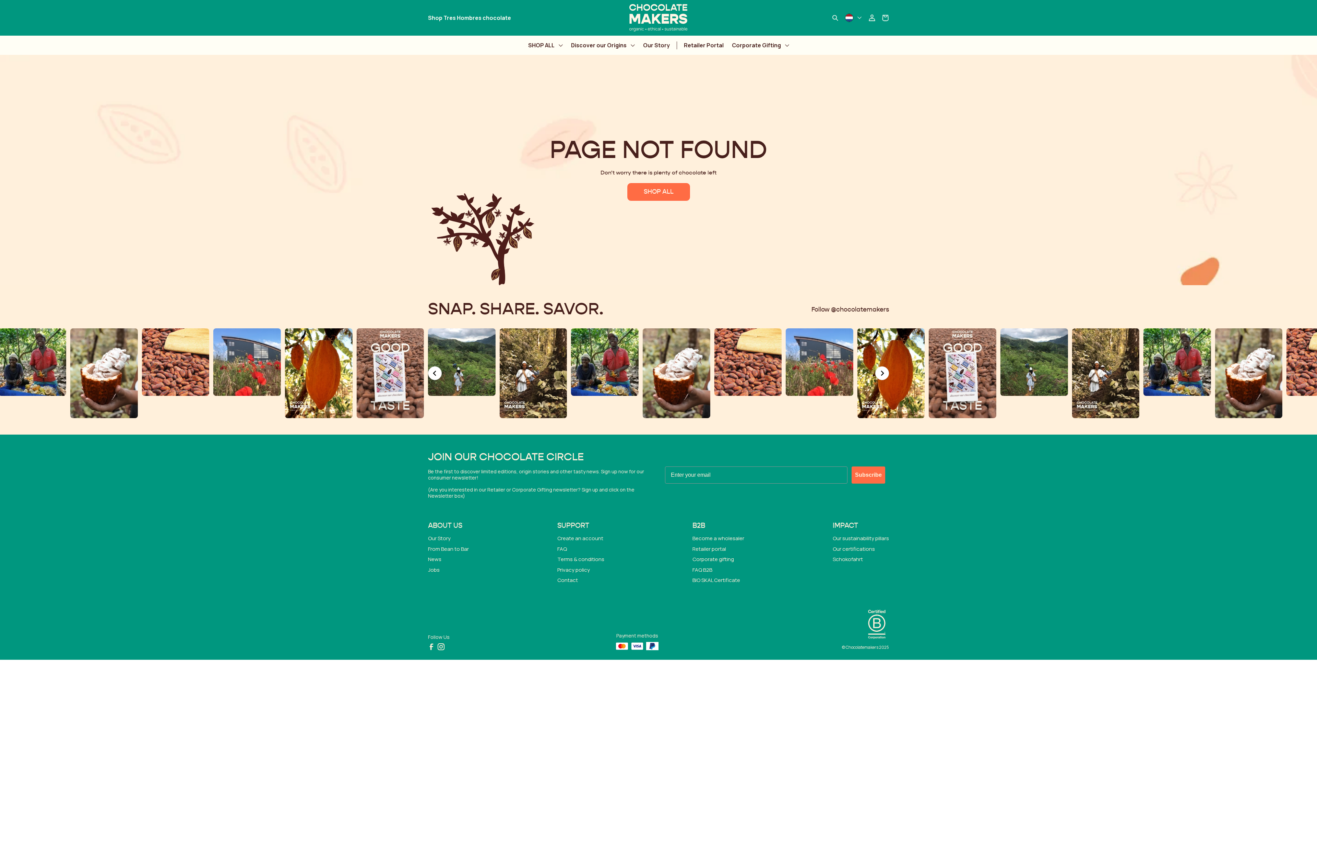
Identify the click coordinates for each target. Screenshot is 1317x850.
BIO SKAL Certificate (716, 580)
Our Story (656, 45)
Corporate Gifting (756, 45)
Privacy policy (573, 569)
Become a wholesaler (718, 538)
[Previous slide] (435, 373)
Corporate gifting (713, 559)
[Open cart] (885, 17)
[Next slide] (882, 373)
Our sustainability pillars (861, 538)
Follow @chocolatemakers (850, 310)
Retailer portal (709, 548)
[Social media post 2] (319, 373)
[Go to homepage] (658, 18)
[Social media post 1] (247, 373)
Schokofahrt (848, 559)
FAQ (562, 548)
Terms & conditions (580, 559)
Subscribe (868, 475)
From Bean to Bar (448, 548)
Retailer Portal (704, 45)
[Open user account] (871, 17)
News (434, 559)
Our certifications (854, 548)
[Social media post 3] (390, 362)
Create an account (580, 538)
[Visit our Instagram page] (441, 646)
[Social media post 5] (533, 362)
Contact (567, 580)
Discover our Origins (599, 45)
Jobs (434, 569)
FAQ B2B (702, 569)
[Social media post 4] (462, 373)
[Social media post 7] (104, 362)
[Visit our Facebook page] (431, 646)
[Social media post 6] (605, 373)
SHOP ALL (541, 45)
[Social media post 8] (176, 362)
